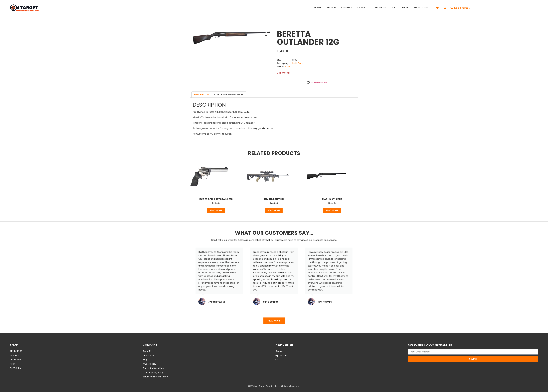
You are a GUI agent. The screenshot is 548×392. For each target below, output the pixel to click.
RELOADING (15, 359)
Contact (363, 7)
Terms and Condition (153, 368)
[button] (445, 7)
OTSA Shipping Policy (153, 372)
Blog (405, 7)
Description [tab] (201, 94)
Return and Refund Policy (155, 376)
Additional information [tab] (228, 94)
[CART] (437, 8)
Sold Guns (297, 63)
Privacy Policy (149, 363)
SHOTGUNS (15, 368)
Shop (330, 7)
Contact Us (148, 355)
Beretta (289, 66)
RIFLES (13, 363)
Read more (216, 210)
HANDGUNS (15, 355)
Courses (346, 7)
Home (317, 7)
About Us (380, 7)
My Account (421, 7)
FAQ (393, 7)
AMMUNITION (16, 351)
